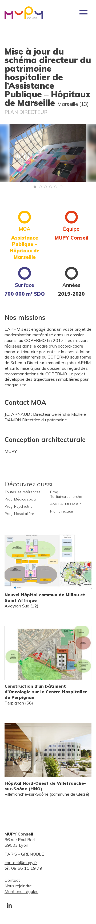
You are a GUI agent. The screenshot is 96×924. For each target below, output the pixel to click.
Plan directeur (61, 511)
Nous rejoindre (18, 885)
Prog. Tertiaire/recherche (66, 494)
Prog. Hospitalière (19, 513)
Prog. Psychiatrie (19, 506)
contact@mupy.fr (21, 862)
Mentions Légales (21, 891)
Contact (12, 880)
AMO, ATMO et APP (66, 504)
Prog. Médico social (21, 499)
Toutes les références (23, 492)
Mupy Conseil (24, 12)
